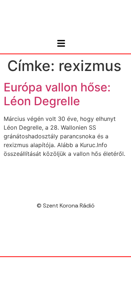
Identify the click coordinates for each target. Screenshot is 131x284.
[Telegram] (58, 234)
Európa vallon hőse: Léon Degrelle (57, 94)
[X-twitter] (73, 234)
